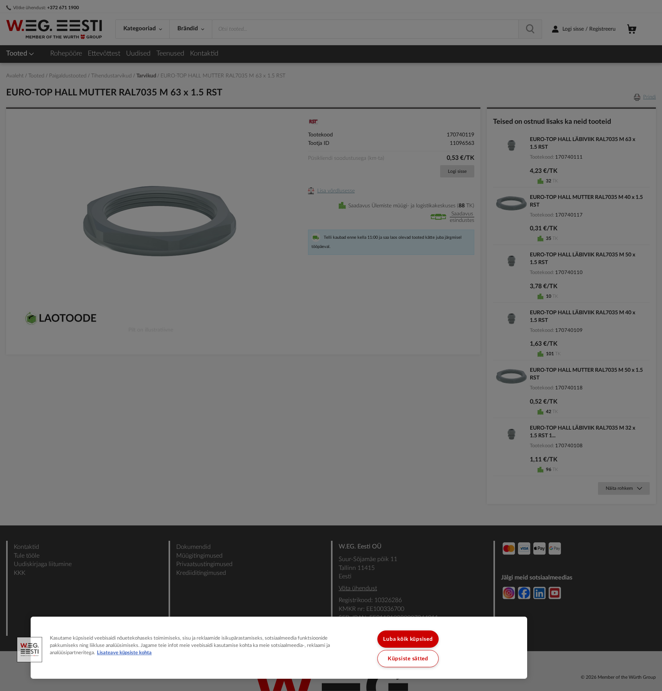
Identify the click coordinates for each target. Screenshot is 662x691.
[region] (279, 648)
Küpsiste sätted (408, 658)
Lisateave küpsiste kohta (124, 653)
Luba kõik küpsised (408, 639)
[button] (29, 649)
